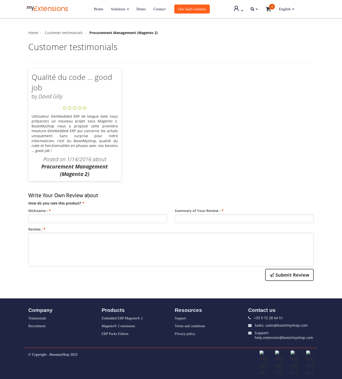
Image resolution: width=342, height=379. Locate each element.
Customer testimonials (64, 32)
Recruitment (37, 326)
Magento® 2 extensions (118, 326)
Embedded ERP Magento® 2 (122, 318)
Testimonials (37, 318)
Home (98, 9)
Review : (37, 229)
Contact (159, 9)
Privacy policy (185, 334)
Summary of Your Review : (199, 210)
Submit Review (291, 275)
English (285, 9)
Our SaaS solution (192, 9)
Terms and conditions (190, 326)
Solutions (118, 9)
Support (180, 318)
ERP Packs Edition (115, 334)
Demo (141, 9)
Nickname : (39, 210)
